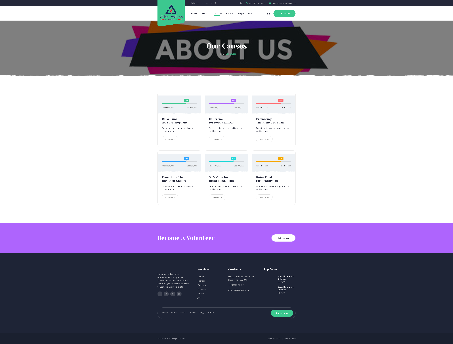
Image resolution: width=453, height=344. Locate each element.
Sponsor (201, 281)
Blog (240, 13)
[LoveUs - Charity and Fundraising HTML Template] (171, 12)
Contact (251, 13)
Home (193, 13)
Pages (229, 13)
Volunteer (202, 289)
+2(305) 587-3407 (235, 285)
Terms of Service (273, 339)
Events (193, 312)
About (204, 13)
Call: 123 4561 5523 (256, 3)
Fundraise (202, 285)
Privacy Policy (290, 339)
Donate (201, 276)
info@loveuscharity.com (238, 290)
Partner (201, 293)
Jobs (199, 297)
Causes (217, 13)
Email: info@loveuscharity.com (283, 3)
